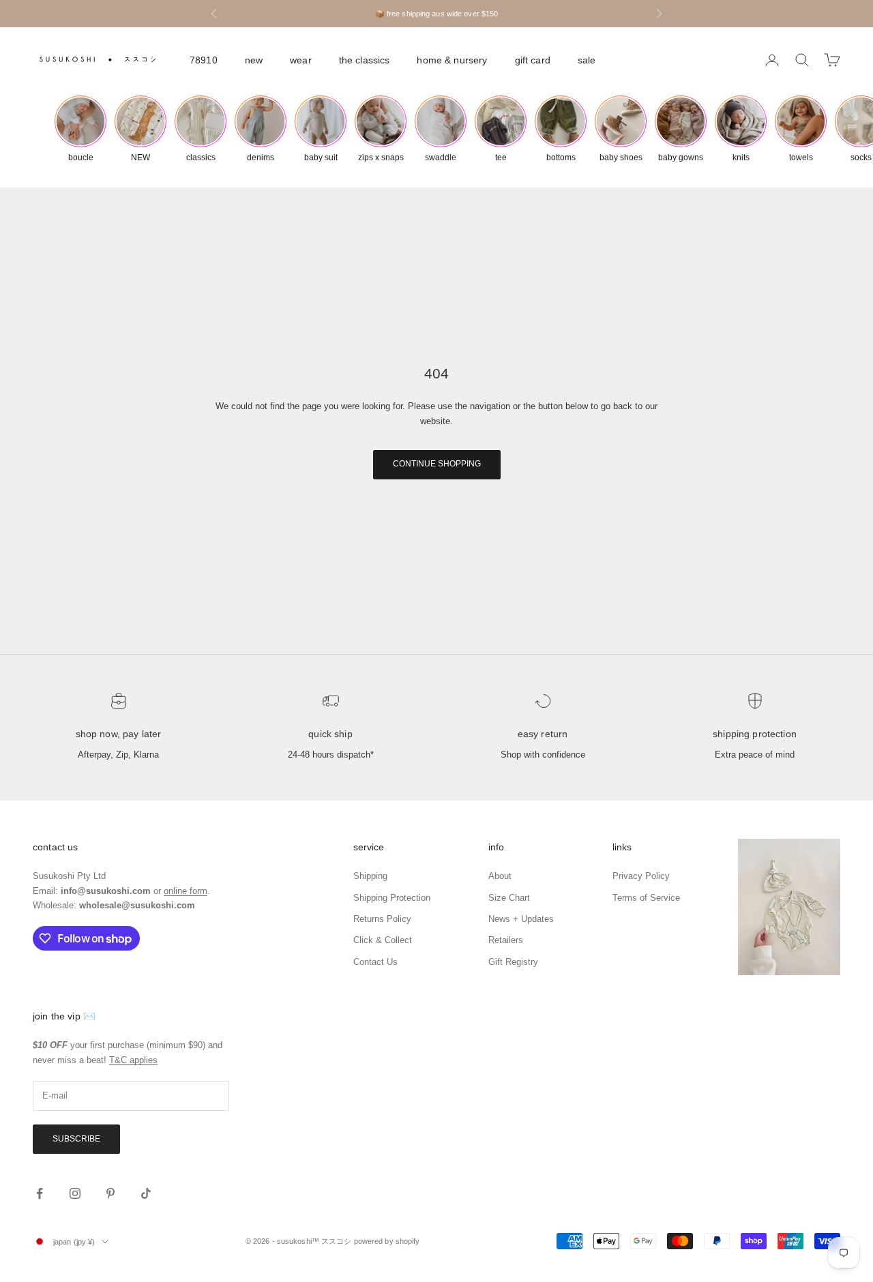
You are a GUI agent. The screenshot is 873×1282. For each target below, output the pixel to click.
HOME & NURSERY (452, 60)
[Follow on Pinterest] (110, 1193)
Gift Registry (513, 962)
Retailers (505, 940)
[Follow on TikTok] (146, 1193)
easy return (543, 733)
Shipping (370, 876)
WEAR (301, 60)
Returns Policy (382, 919)
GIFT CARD (532, 60)
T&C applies (133, 1060)
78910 (204, 60)
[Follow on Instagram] (75, 1193)
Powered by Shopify (387, 1241)
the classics (364, 60)
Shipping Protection (755, 733)
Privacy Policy (641, 876)
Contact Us (375, 962)
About (500, 876)
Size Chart (509, 898)
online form (185, 891)
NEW (254, 60)
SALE (587, 60)
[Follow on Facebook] (39, 1193)
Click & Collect (382, 940)
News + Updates (521, 919)
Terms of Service (646, 898)
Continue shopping (437, 463)
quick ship (330, 733)
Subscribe (76, 1139)
